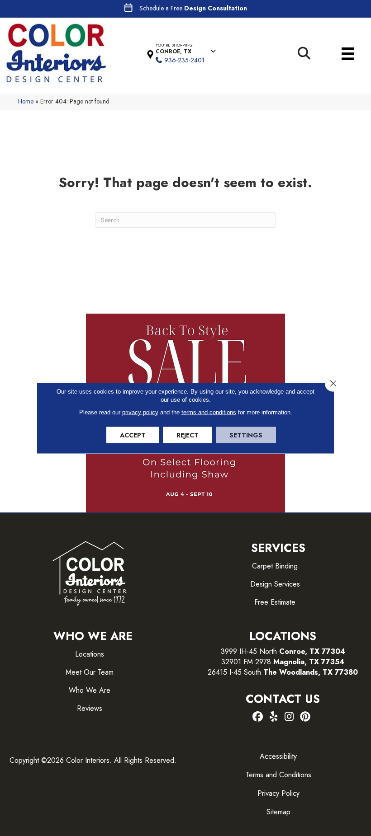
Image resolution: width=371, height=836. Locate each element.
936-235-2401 (184, 60)
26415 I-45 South (283, 672)
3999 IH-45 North (249, 651)
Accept (133, 435)
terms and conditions (208, 412)
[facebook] (257, 717)
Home (25, 101)
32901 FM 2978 (282, 662)
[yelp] (273, 717)
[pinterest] (305, 717)
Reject (187, 435)
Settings (245, 435)
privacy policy (140, 412)
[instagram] (289, 717)
